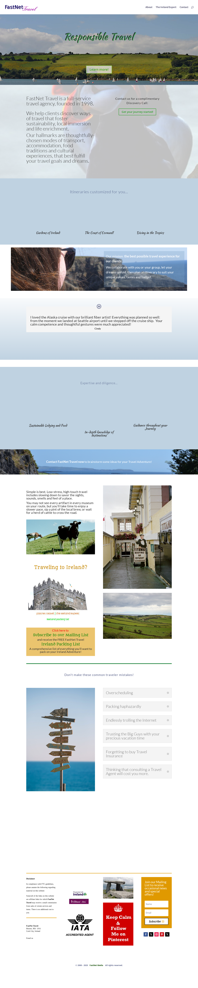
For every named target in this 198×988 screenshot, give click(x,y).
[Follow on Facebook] (146, 934)
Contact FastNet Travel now (65, 462)
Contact (184, 7)
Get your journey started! (137, 112)
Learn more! (99, 69)
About (148, 7)
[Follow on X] (151, 934)
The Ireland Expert (166, 7)
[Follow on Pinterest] (162, 934)
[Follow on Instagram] (156, 934)
